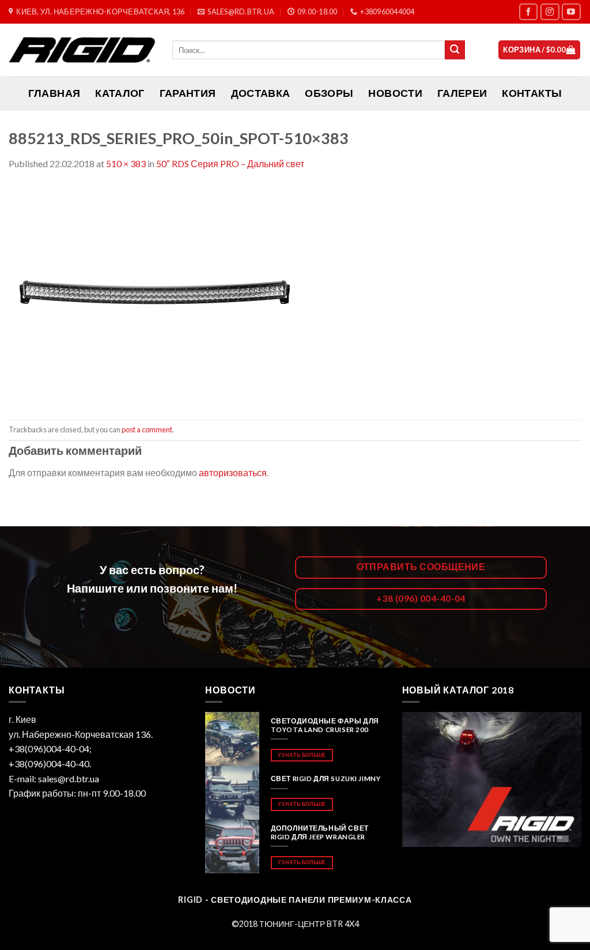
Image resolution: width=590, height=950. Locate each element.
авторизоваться (233, 472)
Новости (395, 93)
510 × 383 (126, 163)
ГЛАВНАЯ (54, 93)
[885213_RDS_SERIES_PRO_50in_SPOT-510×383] (155, 293)
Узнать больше (302, 755)
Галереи (462, 93)
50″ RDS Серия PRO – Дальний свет (230, 163)
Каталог (119, 93)
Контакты (532, 93)
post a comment (147, 429)
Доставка (260, 93)
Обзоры (329, 93)
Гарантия (188, 93)
